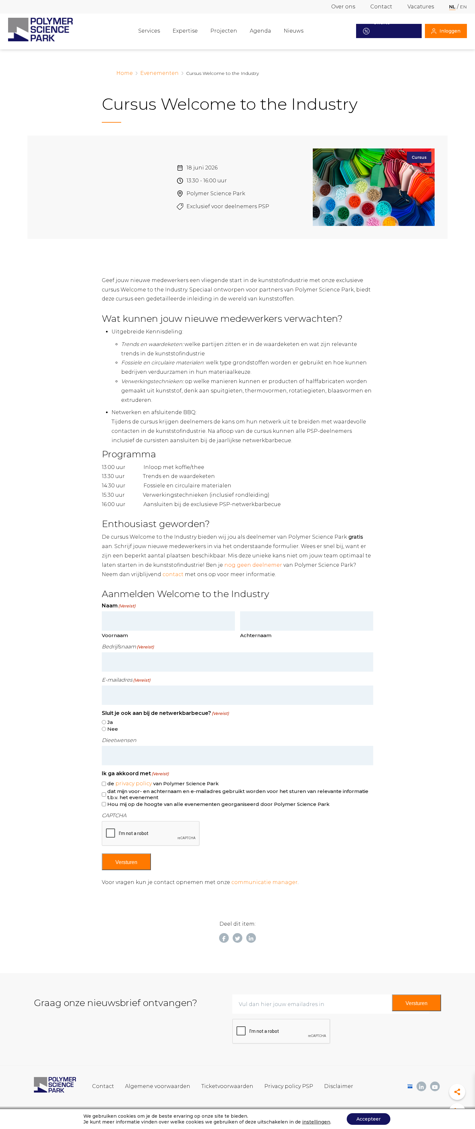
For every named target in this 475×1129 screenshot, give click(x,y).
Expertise (185, 31)
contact (173, 574)
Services (149, 31)
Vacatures (420, 7)
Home (124, 73)
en (463, 7)
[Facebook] (224, 938)
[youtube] (435, 1086)
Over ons (343, 7)
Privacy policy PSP (288, 1086)
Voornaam (115, 635)
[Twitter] (237, 938)
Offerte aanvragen (385, 31)
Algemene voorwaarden (157, 1086)
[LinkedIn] (251, 938)
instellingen (316, 1122)
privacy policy (133, 783)
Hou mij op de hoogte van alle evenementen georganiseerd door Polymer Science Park (218, 804)
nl (452, 7)
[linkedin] (421, 1086)
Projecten (223, 31)
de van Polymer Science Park (163, 783)
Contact (381, 7)
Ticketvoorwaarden (227, 1086)
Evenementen (159, 73)
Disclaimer (338, 1086)
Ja (110, 722)
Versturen (126, 862)
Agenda (260, 31)
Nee (112, 729)
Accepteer (368, 1119)
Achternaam (255, 635)
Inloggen (449, 31)
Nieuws (293, 31)
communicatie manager (264, 882)
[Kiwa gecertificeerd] (410, 1086)
